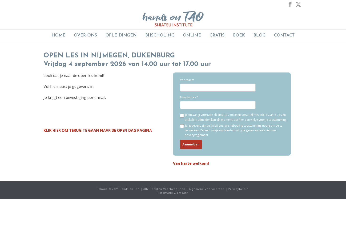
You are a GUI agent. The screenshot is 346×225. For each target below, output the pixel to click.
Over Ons (85, 35)
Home (58, 35)
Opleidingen (121, 35)
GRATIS (217, 35)
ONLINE (192, 35)
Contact (284, 35)
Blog (259, 35)
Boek (239, 35)
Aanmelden (190, 144)
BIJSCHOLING (159, 35)
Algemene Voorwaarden (207, 189)
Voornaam (187, 80)
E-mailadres (188, 97)
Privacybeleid (238, 189)
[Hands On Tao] (173, 18)
